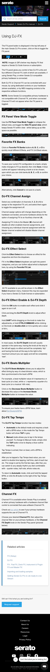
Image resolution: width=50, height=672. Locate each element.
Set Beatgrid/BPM (14, 411)
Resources (25, 632)
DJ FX (10, 560)
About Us (25, 624)
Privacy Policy (25, 639)
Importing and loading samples (20, 571)
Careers (25, 628)
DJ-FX (40, 24)
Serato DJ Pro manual (26, 24)
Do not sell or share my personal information (25, 667)
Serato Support (8, 24)
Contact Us (25, 620)
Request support (11, 604)
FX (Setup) (11, 556)
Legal (25, 636)
